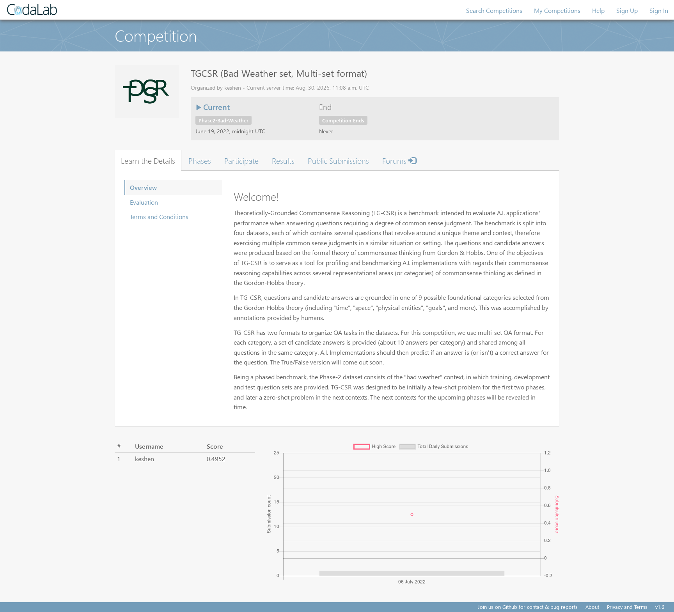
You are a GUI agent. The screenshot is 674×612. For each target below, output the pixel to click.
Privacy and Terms (627, 606)
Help (598, 10)
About (592, 606)
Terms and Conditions (159, 216)
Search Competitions (494, 10)
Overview (143, 187)
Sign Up (627, 10)
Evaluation (144, 202)
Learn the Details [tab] (148, 160)
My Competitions (557, 10)
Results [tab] (283, 160)
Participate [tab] (241, 160)
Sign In (658, 10)
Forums (395, 160)
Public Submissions (338, 160)
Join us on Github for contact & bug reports (528, 606)
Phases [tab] (199, 160)
